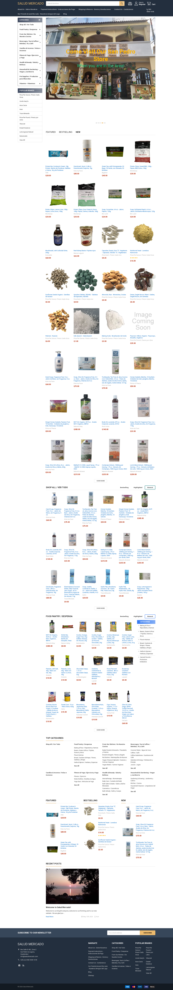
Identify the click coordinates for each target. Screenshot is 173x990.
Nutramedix (23, 136)
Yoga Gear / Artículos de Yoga (84, 781)
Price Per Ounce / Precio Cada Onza (29, 96)
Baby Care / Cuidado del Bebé (112, 781)
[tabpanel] (100, 72)
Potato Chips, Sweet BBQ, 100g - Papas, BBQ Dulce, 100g (141, 167)
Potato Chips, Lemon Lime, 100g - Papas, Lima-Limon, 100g (56, 210)
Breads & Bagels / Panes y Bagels (113, 755)
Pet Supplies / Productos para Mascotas (29, 78)
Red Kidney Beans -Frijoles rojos (85, 250)
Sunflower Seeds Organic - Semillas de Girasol (107, 841)
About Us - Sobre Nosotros (27, 9)
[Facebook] (19, 965)
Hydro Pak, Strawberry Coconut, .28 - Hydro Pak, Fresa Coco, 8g (108, 589)
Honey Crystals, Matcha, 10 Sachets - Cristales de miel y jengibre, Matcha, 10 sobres (142, 379)
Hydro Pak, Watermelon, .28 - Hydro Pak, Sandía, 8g (126, 589)
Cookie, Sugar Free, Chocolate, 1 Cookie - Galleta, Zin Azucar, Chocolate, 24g (98, 638)
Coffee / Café (135, 753)
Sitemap (91, 975)
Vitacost (22, 124)
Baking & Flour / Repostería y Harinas (86, 748)
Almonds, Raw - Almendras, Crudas (114, 295)
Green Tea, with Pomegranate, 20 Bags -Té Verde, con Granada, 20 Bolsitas (113, 168)
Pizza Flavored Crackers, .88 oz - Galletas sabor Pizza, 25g (113, 671)
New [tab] (78, 132)
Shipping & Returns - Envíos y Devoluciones (94, 9)
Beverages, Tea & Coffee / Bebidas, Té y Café (29, 42)
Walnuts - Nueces (51, 336)
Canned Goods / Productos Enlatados (145, 659)
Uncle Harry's (24, 101)
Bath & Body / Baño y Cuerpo (111, 791)
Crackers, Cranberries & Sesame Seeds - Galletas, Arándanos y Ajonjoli (97, 673)
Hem (21, 109)
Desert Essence (25, 128)
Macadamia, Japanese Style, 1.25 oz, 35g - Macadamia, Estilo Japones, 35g (82, 708)
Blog (65, 14)
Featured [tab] (51, 132)
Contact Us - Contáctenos (123, 9)
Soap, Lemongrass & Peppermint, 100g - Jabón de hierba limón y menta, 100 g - (144, 589)
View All (22, 140)
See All (76, 766)
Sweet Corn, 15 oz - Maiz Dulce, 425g (67, 705)
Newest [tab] (150, 487)
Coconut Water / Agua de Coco (141, 750)
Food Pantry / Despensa (28, 29)
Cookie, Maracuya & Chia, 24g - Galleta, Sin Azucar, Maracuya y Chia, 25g (113, 638)
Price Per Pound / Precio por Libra (29, 119)
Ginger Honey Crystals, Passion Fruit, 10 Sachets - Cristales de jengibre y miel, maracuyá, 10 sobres (57, 424)
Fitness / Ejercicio (80, 776)
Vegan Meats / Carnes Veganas (112, 765)
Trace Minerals (24, 113)
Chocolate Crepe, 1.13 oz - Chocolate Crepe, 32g (82, 671)
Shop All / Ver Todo (27, 24)
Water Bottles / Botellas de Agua (85, 779)
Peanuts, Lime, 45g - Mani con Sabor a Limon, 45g (66, 671)
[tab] (57, 487)
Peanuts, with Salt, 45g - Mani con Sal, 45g (52, 671)
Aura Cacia (23, 105)
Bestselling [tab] (65, 132)
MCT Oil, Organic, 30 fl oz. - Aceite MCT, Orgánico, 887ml (85, 423)
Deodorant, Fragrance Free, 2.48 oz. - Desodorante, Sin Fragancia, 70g (53, 589)
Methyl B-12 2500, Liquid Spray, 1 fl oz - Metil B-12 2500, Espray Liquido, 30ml (86, 467)
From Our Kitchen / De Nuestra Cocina (28, 35)
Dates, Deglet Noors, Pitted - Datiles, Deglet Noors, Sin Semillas (142, 295)
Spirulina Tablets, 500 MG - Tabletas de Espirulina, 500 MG (86, 295)
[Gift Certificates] (130, 4)
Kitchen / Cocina (136, 783)
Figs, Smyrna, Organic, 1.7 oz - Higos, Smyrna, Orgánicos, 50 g (112, 707)
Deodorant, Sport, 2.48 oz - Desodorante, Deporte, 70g (83, 167)
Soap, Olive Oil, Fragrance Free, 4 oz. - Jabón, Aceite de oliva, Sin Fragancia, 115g (143, 424)
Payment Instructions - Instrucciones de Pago (58, 9)
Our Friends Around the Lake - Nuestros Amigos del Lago (39, 14)
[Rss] (23, 965)
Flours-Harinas (145, 639)
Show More (101, 481)
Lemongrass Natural (26, 132)
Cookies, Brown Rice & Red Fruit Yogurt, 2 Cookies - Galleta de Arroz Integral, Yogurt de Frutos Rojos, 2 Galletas (52, 710)
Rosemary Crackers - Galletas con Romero (126, 671)
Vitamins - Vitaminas (27, 83)
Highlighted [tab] (138, 487)
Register (142, 4)
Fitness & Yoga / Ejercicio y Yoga (29, 56)
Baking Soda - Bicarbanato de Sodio (114, 336)
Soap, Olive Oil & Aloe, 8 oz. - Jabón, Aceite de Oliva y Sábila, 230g (57, 466)
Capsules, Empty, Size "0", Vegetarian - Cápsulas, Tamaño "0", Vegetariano (114, 251)
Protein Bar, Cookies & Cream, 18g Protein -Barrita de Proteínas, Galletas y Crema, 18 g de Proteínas (57, 168)
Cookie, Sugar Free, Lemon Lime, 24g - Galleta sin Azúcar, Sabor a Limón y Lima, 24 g (128, 638)
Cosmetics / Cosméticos (110, 788)
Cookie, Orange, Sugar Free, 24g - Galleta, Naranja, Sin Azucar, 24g (82, 638)
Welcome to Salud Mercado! (58, 907)
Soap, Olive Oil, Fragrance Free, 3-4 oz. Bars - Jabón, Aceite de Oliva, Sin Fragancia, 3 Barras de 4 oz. (86, 379)
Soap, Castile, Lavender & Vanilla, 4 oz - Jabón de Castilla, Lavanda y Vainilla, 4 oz (90, 589)
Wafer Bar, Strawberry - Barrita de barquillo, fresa (66, 638)
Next (150, 72)
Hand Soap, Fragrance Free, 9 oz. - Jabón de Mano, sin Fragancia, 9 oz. (57, 378)
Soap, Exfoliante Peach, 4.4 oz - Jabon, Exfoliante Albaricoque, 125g (142, 210)
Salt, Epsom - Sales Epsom (83, 336)
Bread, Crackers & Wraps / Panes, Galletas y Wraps (146, 645)
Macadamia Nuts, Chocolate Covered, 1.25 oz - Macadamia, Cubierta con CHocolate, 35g (98, 709)
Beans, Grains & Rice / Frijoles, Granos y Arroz (147, 634)
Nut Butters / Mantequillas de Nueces (114, 757)
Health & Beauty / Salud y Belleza (29, 63)
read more (49, 916)
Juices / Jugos (136, 765)
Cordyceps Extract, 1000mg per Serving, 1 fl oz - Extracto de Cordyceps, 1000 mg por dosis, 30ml (114, 467)
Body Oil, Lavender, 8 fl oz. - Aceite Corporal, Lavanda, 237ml (113, 423)
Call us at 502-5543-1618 (28, 960)
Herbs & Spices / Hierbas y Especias (85, 762)
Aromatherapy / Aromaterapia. (112, 778)
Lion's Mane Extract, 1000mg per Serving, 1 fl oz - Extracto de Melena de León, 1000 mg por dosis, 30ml (142, 467)
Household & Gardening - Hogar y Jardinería (29, 71)
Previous (51, 72)
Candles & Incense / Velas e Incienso (30, 49)
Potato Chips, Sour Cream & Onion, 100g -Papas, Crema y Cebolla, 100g (86, 210)
